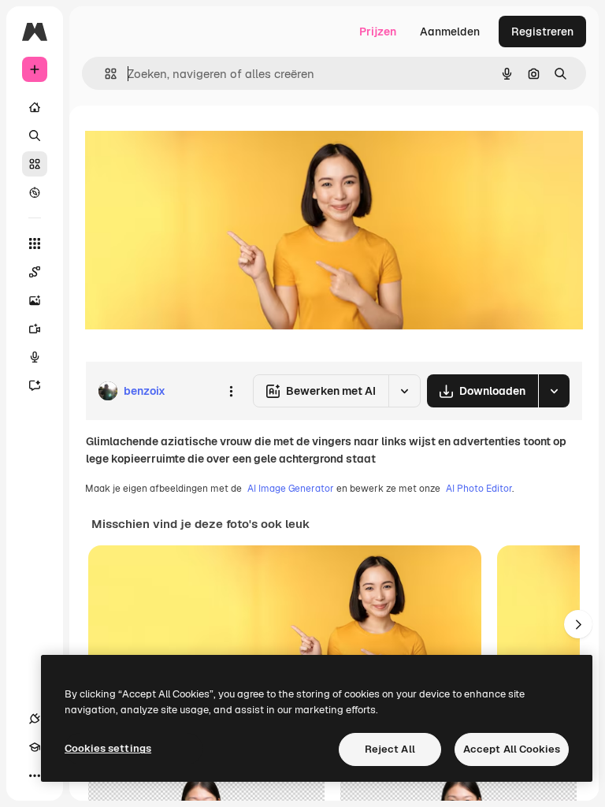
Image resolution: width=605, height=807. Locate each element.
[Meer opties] (231, 391)
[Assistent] (34, 385)
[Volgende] (578, 624)
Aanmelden (450, 31)
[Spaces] (34, 271)
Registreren (542, 31)
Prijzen (377, 31)
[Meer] (34, 775)
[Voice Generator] (34, 357)
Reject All (390, 749)
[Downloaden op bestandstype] (554, 390)
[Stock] (34, 164)
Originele (188, 141)
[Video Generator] (34, 328)
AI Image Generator (290, 488)
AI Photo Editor (479, 488)
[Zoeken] (34, 135)
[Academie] (34, 747)
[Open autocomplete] (104, 74)
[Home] (34, 107)
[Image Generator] (34, 300)
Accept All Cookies (511, 749)
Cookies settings (108, 748)
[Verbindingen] (34, 718)
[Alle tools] (34, 243)
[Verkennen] (34, 192)
